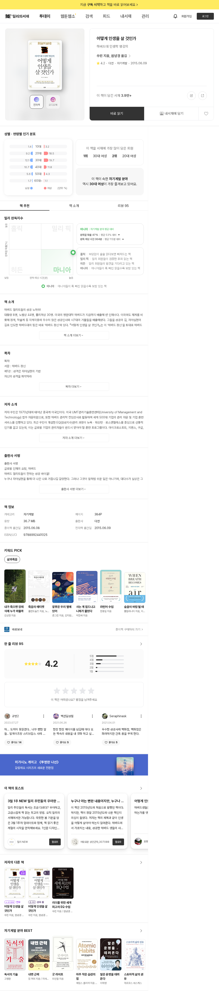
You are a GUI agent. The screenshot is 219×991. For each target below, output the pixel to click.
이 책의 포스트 (14, 788)
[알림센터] (175, 16)
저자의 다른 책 (14, 862)
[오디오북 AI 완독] (15, 883)
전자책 (36, 104)
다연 (111, 63)
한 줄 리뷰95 (13, 644)
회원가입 (186, 16)
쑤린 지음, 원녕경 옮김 (112, 56)
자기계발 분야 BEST (18, 931)
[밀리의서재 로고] (17, 16)
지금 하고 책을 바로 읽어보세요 (107, 5)
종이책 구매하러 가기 (127, 629)
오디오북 (53, 104)
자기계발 (122, 63)
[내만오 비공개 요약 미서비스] (39, 883)
